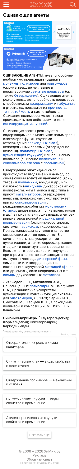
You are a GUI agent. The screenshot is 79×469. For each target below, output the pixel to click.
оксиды (9, 275)
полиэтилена (49, 159)
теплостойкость (16, 112)
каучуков (34, 155)
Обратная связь (39, 459)
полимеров (29, 83)
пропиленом (54, 163)
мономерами (56, 206)
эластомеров (21, 298)
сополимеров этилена (21, 163)
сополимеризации (30, 202)
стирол (10, 210)
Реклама (40, 455)
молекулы (11, 83)
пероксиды (29, 226)
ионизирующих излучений (25, 124)
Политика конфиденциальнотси (39, 462)
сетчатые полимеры (47, 91)
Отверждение (25, 95)
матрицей (53, 267)
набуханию (66, 103)
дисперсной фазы (52, 259)
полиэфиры (39, 286)
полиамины (27, 182)
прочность (57, 108)
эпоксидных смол (42, 143)
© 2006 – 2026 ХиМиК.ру (40, 451)
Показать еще (39, 435)
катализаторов (28, 194)
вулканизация (14, 155)
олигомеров (57, 83)
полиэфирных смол (36, 151)
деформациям (41, 103)
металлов (51, 275)
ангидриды (33, 186)
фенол (68, 267)
